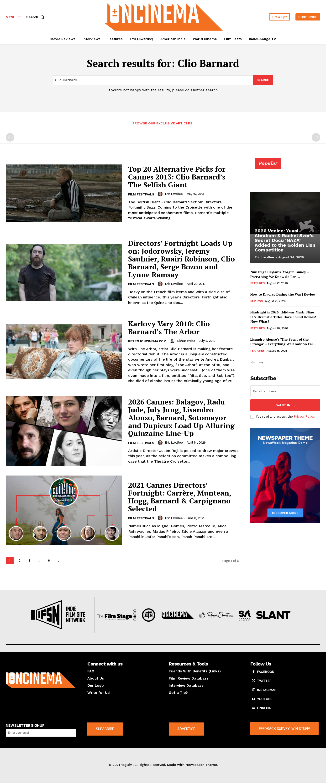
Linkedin (264, 708)
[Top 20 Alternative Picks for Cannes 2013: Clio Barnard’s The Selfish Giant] (64, 193)
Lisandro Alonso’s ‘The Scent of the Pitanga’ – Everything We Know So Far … (283, 341)
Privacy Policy (304, 416)
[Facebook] (253, 672)
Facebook (265, 672)
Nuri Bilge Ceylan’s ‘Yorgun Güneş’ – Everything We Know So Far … (279, 274)
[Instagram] (253, 690)
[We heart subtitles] (163, 16)
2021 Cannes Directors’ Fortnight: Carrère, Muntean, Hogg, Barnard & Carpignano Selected (179, 496)
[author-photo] (161, 194)
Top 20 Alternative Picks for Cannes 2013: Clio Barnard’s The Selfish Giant (177, 176)
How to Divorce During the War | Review (282, 294)
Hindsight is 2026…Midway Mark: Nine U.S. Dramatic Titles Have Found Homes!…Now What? (284, 317)
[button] (36, 17)
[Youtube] (253, 699)
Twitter (264, 681)
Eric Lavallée (174, 194)
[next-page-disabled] (316, 137)
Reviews (256, 301)
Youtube (264, 699)
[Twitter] (253, 681)
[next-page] (59, 560)
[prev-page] (10, 137)
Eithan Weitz (186, 341)
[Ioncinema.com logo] (41, 680)
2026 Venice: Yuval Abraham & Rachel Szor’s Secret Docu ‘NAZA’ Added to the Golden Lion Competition (285, 240)
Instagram (266, 690)
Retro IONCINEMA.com (147, 341)
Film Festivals (141, 194)
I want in (282, 405)
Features (257, 283)
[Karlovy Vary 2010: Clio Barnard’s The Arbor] (64, 352)
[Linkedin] (253, 708)
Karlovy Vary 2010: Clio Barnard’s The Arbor (169, 327)
